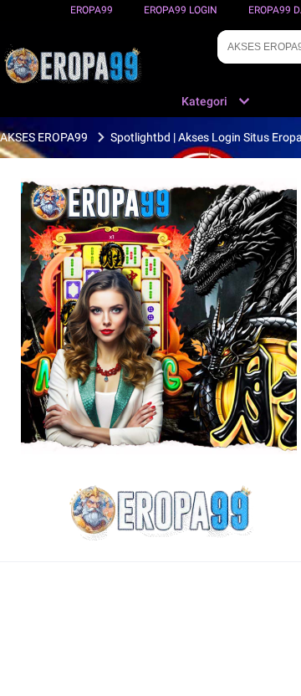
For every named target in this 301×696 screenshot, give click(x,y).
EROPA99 (91, 10)
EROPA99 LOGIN (180, 10)
